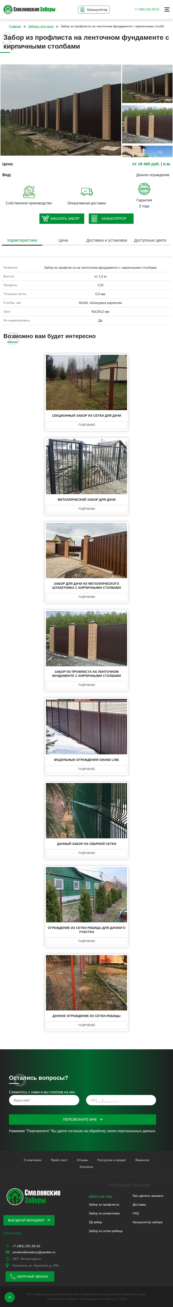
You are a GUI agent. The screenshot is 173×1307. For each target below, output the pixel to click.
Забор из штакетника (104, 1213)
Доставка (139, 1204)
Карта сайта (12, 1232)
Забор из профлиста (104, 1204)
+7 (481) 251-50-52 (147, 9)
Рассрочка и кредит (111, 1160)
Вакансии (142, 1160)
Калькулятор (114, 218)
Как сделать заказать (148, 1195)
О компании (32, 1160)
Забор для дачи (100, 1195)
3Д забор (95, 1222)
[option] (60, 111)
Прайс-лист (59, 1160)
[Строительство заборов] (29, 9)
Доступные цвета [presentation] (150, 240)
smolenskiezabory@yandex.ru (33, 1252)
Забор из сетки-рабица (106, 1231)
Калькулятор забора (147, 1222)
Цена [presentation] (63, 240)
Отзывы (82, 1160)
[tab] (22, 241)
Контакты (86, 1167)
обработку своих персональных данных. (122, 1131)
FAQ (136, 1213)
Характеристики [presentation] (22, 240)
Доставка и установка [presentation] (106, 240)
